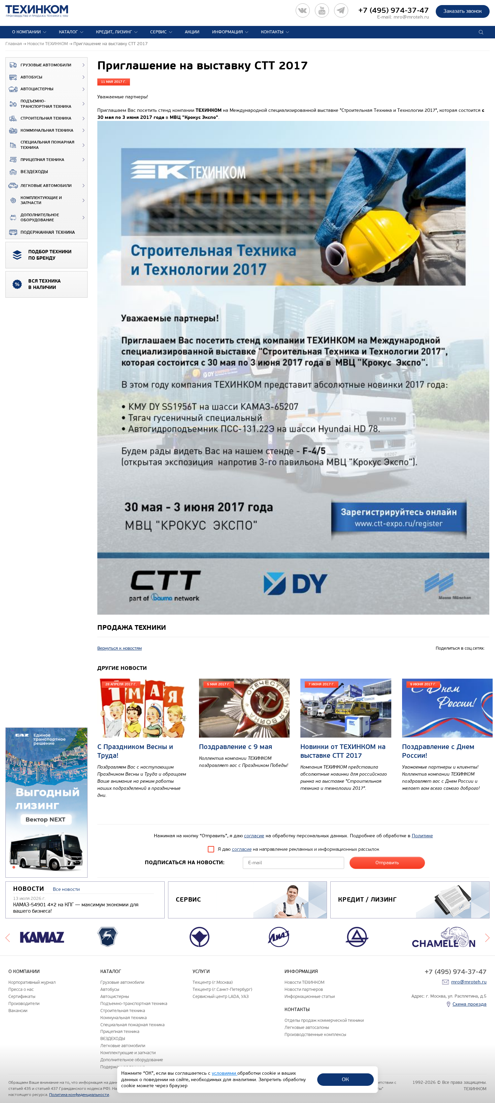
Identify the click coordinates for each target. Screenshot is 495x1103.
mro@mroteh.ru (411, 17)
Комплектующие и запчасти (41, 200)
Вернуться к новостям (119, 648)
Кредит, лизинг (114, 32)
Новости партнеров (304, 989)
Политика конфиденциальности (79, 1094)
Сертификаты (21, 996)
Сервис (158, 32)
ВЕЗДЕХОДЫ (34, 171)
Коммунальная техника (47, 130)
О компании (26, 32)
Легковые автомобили (46, 185)
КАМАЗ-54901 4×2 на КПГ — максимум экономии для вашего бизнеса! (75, 908)
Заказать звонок (462, 11)
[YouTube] (322, 10)
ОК (345, 1079)
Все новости (66, 889)
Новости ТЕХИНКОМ (304, 982)
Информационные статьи (310, 996)
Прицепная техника (42, 159)
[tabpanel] (46, 803)
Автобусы (31, 77)
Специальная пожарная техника (47, 145)
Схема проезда (470, 1004)
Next (487, 937)
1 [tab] (13, 867)
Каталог (68, 32)
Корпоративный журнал (32, 982)
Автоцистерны (37, 89)
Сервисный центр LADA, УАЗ (221, 996)
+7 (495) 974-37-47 (393, 10)
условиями (224, 1073)
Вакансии (17, 1010)
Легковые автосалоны (307, 1027)
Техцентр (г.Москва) (213, 982)
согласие (254, 836)
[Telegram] (341, 10)
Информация (227, 32)
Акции (192, 32)
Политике (422, 836)
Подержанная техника (48, 232)
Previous (7, 937)
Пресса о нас (21, 989)
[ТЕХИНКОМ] (43, 11)
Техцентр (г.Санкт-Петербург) (222, 989)
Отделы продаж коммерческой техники (324, 1020)
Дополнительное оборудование (40, 218)
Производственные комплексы (315, 1034)
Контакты (272, 32)
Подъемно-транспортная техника (46, 104)
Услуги (201, 971)
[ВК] (303, 10)
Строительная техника (46, 118)
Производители (23, 1003)
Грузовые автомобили (46, 65)
